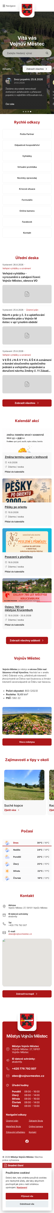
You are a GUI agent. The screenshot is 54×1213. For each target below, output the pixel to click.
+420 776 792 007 (17, 925)
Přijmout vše (27, 1196)
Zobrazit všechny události (25, 640)
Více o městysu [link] (27, 742)
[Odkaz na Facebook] (27, 1141)
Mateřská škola (13, 1126)
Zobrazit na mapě (25, 994)
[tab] (23, 111)
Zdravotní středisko (15, 1132)
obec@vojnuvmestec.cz (20, 934)
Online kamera (36, 1126)
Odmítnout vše (27, 1204)
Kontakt (32, 1132)
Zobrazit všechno (35, 69)
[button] (9, 6)
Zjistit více (10, 810)
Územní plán (12, 1121)
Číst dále (10, 104)
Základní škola (36, 1121)
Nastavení (22, 1187)
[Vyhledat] (47, 53)
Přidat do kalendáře (14, 471)
